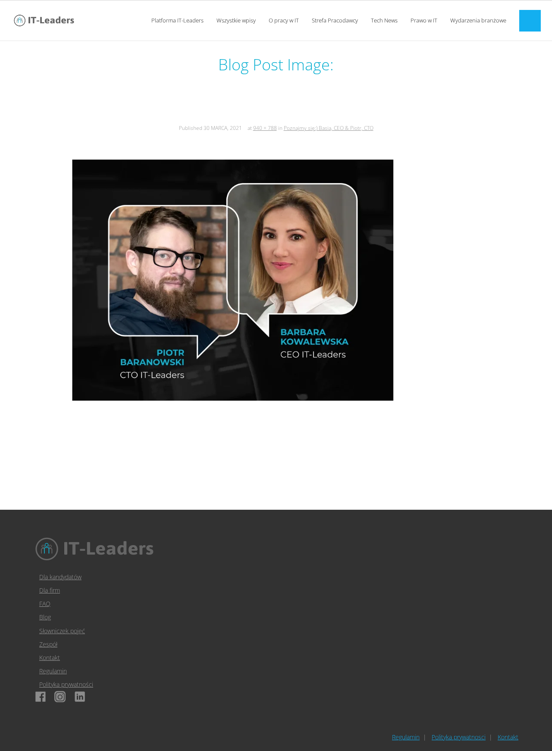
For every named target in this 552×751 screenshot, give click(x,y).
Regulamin (53, 671)
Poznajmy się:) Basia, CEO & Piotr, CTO (328, 128)
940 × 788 (265, 128)
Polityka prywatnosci (459, 737)
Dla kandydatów (60, 577)
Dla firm (49, 590)
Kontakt (49, 657)
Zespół (48, 644)
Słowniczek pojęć (62, 631)
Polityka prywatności (66, 684)
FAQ (44, 604)
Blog (45, 617)
